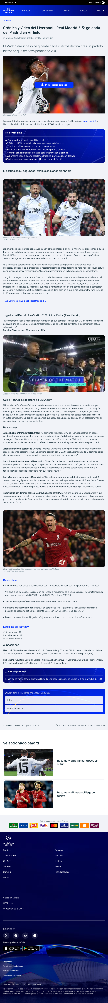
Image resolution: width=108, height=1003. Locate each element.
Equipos (59, 850)
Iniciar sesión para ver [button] (56, 84)
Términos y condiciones (13, 966)
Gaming (7, 871)
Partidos (7, 850)
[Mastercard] (54, 825)
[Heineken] (13, 825)
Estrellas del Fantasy (16, 626)
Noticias (59, 855)
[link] (26, 10)
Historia (59, 861)
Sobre (58, 866)
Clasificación (9, 855)
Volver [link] (8, 21)
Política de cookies (11, 970)
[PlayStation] (23, 825)
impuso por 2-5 (89, 121)
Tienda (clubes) (62, 871)
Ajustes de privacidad (12, 975)
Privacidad (7, 961)
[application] (54, 363)
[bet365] (74, 825)
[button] (99, 10)
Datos (6, 877)
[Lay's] (34, 825)
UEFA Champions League (8, 10)
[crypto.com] (64, 825)
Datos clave (10, 580)
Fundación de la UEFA (13, 908)
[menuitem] (28, 10)
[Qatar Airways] (94, 825)
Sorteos (7, 866)
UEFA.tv (7, 861)
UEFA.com (8, 903)
